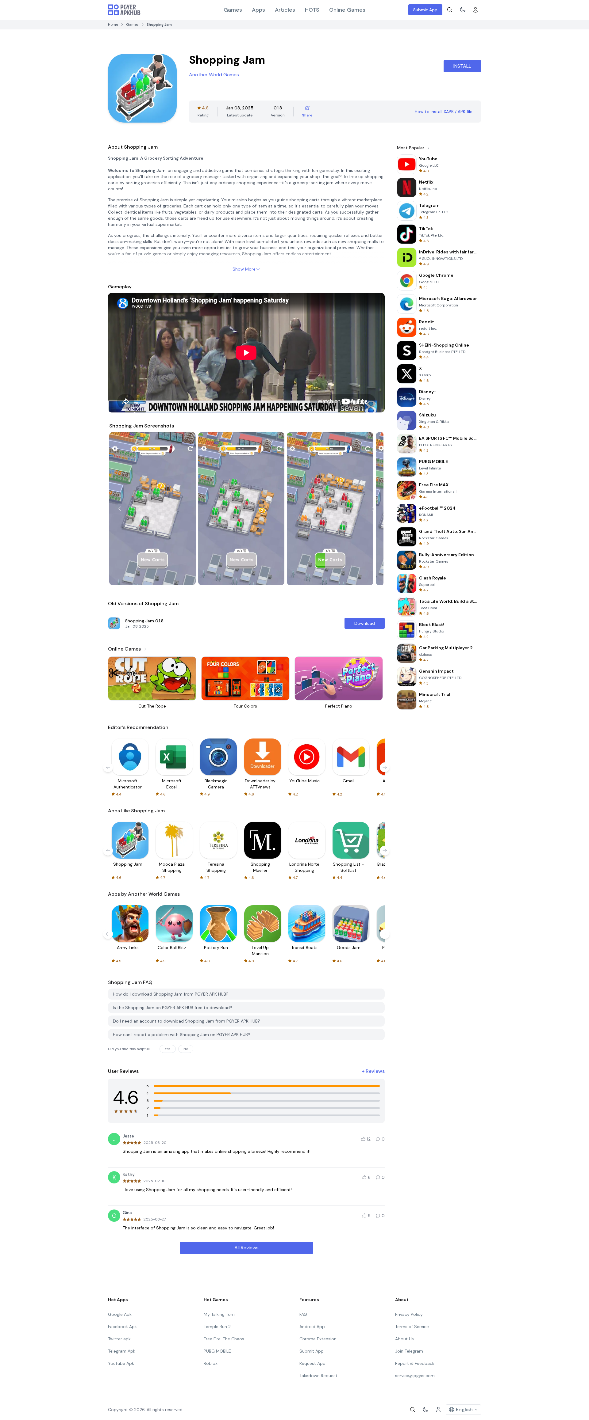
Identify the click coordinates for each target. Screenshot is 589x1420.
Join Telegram (409, 1351)
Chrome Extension (318, 1339)
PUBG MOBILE (217, 1351)
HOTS (312, 9)
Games (233, 9)
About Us (404, 1339)
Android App (312, 1326)
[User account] (475, 9)
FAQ (303, 1314)
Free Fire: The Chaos (224, 1339)
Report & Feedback (414, 1363)
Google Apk (120, 1314)
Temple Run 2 (217, 1326)
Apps (258, 9)
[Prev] (119, 508)
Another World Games (214, 74)
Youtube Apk (121, 1363)
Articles (285, 9)
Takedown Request (318, 1375)
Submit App (425, 10)
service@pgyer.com (415, 1375)
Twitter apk (119, 1339)
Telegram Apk (121, 1351)
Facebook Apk (122, 1326)
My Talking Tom (219, 1314)
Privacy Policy (409, 1314)
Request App (312, 1363)
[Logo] (124, 10)
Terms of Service (412, 1326)
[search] (449, 9)
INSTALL (462, 66)
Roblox (211, 1363)
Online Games (347, 9)
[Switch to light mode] (462, 9)
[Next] (373, 508)
